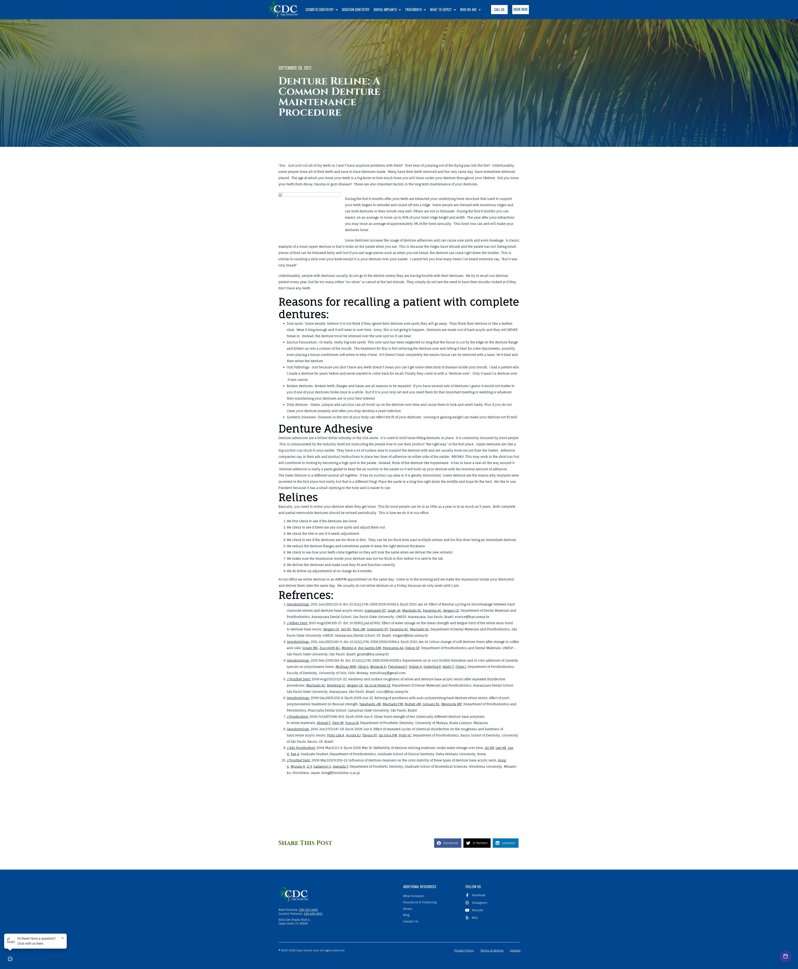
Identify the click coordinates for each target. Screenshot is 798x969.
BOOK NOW (521, 9)
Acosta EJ (353, 735)
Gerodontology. (298, 604)
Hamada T (340, 767)
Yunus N (352, 723)
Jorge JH (393, 611)
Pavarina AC (432, 611)
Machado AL (411, 611)
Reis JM (359, 629)
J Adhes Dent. (297, 623)
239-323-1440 (308, 909)
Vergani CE (451, 611)
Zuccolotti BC (330, 648)
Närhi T (448, 667)
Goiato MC (310, 648)
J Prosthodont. (298, 717)
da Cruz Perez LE (377, 685)
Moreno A (348, 648)
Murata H (298, 767)
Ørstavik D (378, 667)
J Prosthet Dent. (299, 679)
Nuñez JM (413, 704)
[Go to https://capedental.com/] (336, 894)
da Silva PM (388, 735)
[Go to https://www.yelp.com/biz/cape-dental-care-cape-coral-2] (491, 917)
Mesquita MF (451, 704)
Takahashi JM (370, 704)
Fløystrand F (397, 667)
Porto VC (405, 735)
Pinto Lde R (335, 735)
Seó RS (346, 629)
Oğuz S (363, 667)
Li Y (309, 767)
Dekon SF (412, 648)
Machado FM (393, 704)
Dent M (338, 723)
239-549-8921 (313, 913)
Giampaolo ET (375, 611)
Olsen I (461, 667)
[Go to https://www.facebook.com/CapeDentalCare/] (491, 895)
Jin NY (489, 748)
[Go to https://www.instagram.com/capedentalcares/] (491, 902)
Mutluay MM (345, 667)
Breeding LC (336, 685)
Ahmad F (324, 723)
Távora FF (369, 735)
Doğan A (415, 667)
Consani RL (431, 704)
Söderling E (432, 667)
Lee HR (501, 748)
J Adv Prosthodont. (301, 748)
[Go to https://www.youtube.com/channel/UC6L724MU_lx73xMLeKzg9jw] (491, 910)
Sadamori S (322, 767)
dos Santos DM (369, 648)
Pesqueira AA (393, 648)
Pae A (295, 754)
